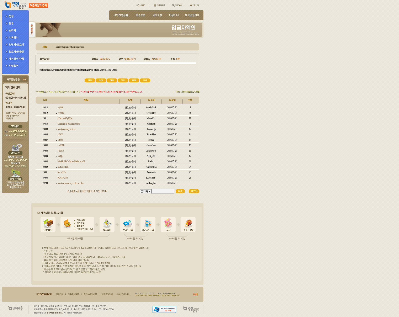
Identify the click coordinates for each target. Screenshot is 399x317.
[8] (87, 191)
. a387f (60, 134)
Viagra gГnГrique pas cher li (69, 123)
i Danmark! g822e (65, 118)
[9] (90, 191)
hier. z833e (62, 172)
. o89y (60, 156)
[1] (69, 191)
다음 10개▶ (101, 191)
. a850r (60, 139)
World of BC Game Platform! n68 (71, 161)
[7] (85, 191)
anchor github (63, 166)
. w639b (61, 145)
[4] (77, 191)
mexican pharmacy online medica (71, 183)
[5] (79, 191)
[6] (82, 191)
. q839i (60, 107)
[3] (74, 191)
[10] (94, 191)
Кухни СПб (63, 177)
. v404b (61, 112)
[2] (71, 191)
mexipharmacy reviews (67, 129)
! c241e (60, 150)
